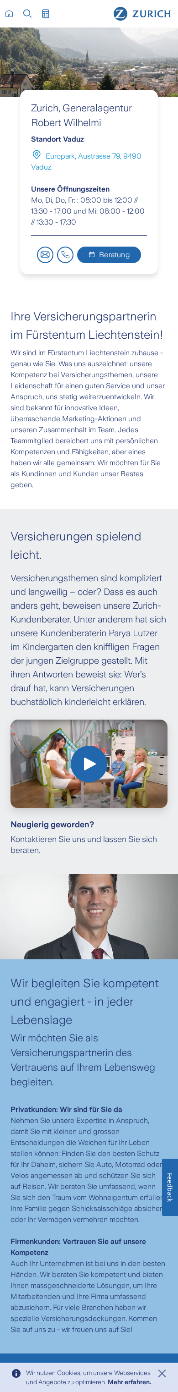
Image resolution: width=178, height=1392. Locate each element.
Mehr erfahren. (129, 1382)
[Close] (162, 1373)
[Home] (142, 14)
